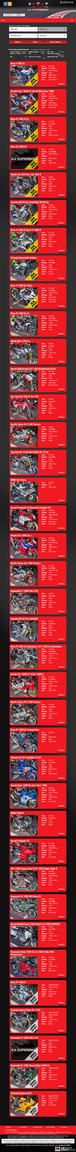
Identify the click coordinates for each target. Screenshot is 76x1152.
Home (9, 1127)
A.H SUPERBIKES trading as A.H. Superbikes (19, 1132)
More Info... (61, 84)
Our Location (52, 1127)
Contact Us (64, 1127)
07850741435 (67, 2)
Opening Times (38, 1127)
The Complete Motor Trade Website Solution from (38, 1145)
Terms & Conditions (12, 1130)
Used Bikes (24, 1127)
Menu (3, 20)
